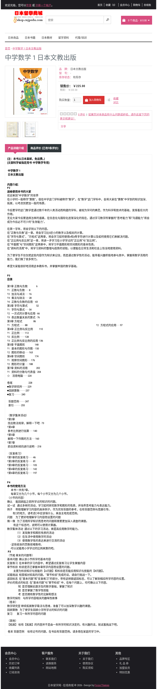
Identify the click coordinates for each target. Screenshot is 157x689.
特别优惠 (124, 672)
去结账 (147, 5)
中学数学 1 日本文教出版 (26, 48)
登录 (28, 5)
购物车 (136, 5)
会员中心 (125, 5)
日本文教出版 (78, 68)
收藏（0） (111, 5)
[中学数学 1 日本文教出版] (30, 113)
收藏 (116, 98)
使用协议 (88, 663)
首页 (100, 5)
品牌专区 (124, 658)
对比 (116, 102)
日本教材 (46, 37)
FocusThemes (102, 685)
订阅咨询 (14, 672)
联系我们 (51, 658)
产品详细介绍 (16, 148)
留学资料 (63, 37)
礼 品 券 (124, 663)
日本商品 (13, 37)
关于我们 (88, 658)
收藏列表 (14, 667)
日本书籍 (30, 37)
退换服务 (51, 663)
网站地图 (51, 667)
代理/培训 (81, 37)
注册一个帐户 (43, 5)
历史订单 (14, 663)
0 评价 (81, 114)
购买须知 (88, 667)
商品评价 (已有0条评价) (44, 148)
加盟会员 (124, 667)
